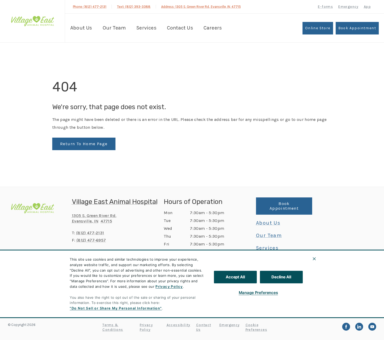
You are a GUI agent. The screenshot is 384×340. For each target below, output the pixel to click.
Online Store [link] (317, 28)
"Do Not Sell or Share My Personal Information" (116, 308)
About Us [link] (81, 28)
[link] (34, 20)
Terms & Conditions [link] (112, 327)
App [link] (367, 7)
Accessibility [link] (178, 325)
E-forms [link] (325, 7)
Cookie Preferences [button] (256, 327)
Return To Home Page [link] (84, 143)
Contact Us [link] (180, 28)
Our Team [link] (114, 28)
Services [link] (146, 28)
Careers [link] (212, 28)
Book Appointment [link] (357, 28)
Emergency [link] (348, 7)
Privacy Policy (169, 286)
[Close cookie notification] (314, 259)
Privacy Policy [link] (146, 327)
